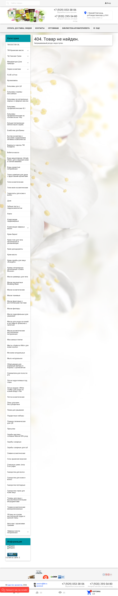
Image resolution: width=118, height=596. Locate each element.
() (15, 592)
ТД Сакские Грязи (14, 56)
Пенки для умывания (15, 410)
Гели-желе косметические (17, 188)
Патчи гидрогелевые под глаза (17, 381)
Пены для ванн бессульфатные (13, 403)
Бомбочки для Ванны (15, 130)
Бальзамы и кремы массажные (14, 93)
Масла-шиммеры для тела (17, 277)
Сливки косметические (16, 453)
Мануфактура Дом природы (14, 62)
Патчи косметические (15, 397)
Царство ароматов (14, 585)
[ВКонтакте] (104, 575)
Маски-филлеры (13, 309)
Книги (9, 214)
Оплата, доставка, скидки (19, 28)
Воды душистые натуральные (13, 168)
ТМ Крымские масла (15, 50)
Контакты (39, 28)
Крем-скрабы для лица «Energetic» (16, 261)
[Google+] (106, 575)
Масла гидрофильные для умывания (17, 315)
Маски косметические (16, 290)
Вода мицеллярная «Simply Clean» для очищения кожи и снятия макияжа (18, 160)
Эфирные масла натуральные (13, 532)
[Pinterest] (109, 575)
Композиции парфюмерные (13, 220)
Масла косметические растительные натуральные (16, 332)
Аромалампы (12, 80)
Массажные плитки (14, 340)
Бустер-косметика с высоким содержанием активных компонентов (16, 137)
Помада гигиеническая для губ (16, 422)
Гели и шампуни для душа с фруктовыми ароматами (17, 175)
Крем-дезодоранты (15, 249)
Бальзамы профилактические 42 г (16, 107)
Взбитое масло (13, 153)
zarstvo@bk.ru (40, 584)
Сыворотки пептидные (16, 485)
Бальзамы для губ (14, 86)
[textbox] (23, 3)
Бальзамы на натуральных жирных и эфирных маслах (17, 100)
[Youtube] (111, 575)
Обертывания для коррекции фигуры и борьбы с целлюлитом (16, 366)
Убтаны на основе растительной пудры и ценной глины (16, 516)
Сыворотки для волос (16, 472)
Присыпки (11, 429)
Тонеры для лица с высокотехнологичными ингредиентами (16, 500)
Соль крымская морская (17, 459)
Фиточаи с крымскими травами (16, 524)
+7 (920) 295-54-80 (66, 16)
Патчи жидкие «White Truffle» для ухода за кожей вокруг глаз (15, 389)
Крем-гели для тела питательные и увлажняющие (15, 241)
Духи (9, 201)
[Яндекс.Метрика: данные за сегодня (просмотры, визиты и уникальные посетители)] (11, 546)
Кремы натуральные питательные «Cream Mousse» (15, 269)
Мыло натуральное (14, 358)
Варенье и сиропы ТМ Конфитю (16, 146)
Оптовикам (53, 28)
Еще (96, 28)
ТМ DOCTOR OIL (13, 45)
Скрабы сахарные (14, 442)
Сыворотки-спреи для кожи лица (16, 492)
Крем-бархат (12, 234)
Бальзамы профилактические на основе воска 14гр (15, 115)
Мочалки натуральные (16, 353)
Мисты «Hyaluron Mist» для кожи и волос (17, 346)
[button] (14, 590)
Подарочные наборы (15, 416)
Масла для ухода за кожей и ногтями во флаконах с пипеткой (17, 323)
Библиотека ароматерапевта (76, 28)
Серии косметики (14, 69)
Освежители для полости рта (17, 374)
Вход (108, 3)
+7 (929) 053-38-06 (65, 9)
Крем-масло (12, 255)
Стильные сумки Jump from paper (16, 465)
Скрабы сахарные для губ (17, 448)
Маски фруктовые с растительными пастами (17, 302)
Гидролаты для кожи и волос (16, 194)
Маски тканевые (13, 296)
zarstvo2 (39, 586)
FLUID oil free (12, 75)
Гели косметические (15, 182)
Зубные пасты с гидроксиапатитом (14, 207)
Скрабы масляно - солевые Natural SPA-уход (17, 435)
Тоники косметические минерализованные (16, 508)
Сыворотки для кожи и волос (16, 478)
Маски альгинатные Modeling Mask (15, 283)
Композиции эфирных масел (16, 228)
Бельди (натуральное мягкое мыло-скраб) (15, 124)
